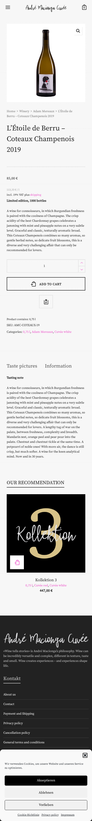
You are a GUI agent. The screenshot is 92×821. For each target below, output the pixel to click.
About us (9, 695)
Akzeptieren (46, 780)
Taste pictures (22, 366)
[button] (85, 755)
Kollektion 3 (46, 580)
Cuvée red (41, 585)
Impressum (68, 815)
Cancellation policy (16, 733)
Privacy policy (50, 815)
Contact (8, 704)
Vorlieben (46, 805)
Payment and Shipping (18, 714)
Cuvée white (62, 332)
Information (58, 366)
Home (11, 111)
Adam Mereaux (43, 111)
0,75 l (26, 332)
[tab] (22, 366)
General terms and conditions (23, 742)
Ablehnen (46, 793)
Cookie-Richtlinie (28, 815)
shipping (35, 195)
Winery (24, 111)
